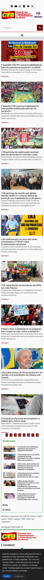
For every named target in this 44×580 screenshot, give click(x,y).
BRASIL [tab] (5, 505)
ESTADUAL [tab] (6, 510)
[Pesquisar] (40, 28)
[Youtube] (16, 6)
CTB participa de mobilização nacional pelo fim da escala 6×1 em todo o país (19, 153)
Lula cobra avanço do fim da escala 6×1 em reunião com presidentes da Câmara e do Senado (21, 375)
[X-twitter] (32, 6)
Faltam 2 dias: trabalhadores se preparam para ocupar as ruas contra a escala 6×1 (21, 330)
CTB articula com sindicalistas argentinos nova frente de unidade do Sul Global (27, 448)
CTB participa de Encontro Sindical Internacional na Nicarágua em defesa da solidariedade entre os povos (27, 496)
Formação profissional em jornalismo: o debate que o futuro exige (20, 419)
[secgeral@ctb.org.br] (22, 549)
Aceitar (7, 576)
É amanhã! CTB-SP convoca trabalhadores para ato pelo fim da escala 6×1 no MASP (21, 66)
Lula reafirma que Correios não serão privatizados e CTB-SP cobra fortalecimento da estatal (19, 242)
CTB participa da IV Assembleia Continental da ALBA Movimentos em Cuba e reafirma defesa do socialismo (28, 457)
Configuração (19, 576)
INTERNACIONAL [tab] (8, 441)
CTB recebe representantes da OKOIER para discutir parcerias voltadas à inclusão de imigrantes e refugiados (28, 466)
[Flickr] (24, 6)
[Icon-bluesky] (28, 6)
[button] (22, 35)
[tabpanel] (22, 473)
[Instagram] (20, 6)
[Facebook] (12, 6)
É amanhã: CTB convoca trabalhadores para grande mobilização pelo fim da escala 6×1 (19, 108)
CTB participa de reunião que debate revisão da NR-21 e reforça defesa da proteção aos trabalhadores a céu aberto (21, 195)
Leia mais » (5, 76)
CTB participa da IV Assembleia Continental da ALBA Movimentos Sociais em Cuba (28, 475)
